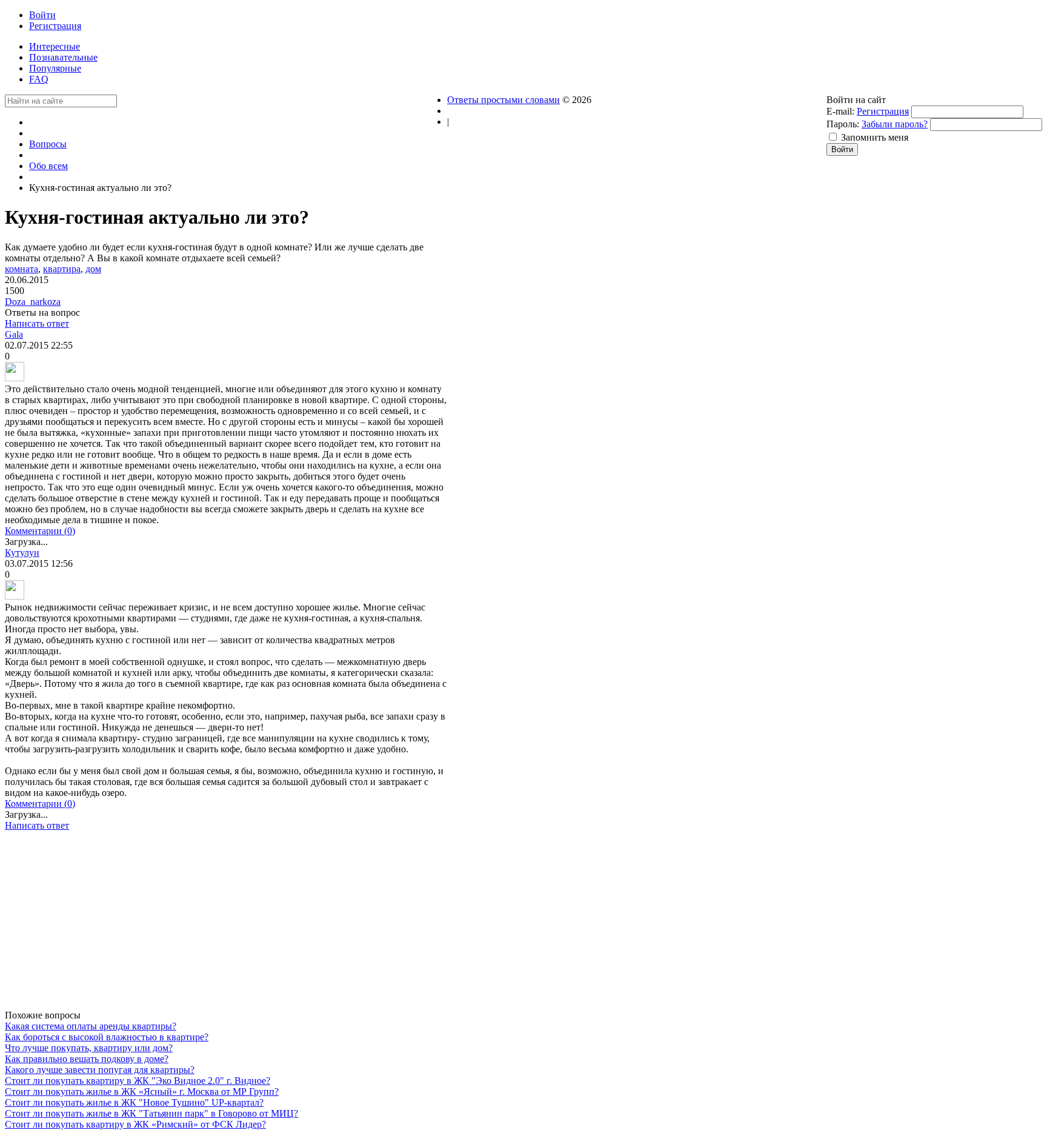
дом (93, 269)
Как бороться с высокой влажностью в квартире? (106, 1037)
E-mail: (840, 111)
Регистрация (883, 111)
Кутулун (22, 552)
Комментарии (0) (40, 531)
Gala (14, 334)
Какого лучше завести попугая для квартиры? (99, 1070)
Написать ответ (37, 323)
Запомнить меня (874, 137)
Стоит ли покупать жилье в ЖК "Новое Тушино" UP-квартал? (134, 1102)
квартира (62, 269)
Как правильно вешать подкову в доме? (86, 1059)
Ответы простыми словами (503, 100)
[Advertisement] (226, 925)
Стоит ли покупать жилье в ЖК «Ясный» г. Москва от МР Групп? (142, 1091)
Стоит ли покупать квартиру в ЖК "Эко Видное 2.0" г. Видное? (137, 1080)
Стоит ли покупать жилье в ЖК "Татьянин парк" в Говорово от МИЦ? (151, 1113)
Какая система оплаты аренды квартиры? (90, 1026)
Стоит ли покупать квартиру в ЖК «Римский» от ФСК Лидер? (135, 1124)
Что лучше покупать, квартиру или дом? (89, 1048)
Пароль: (842, 124)
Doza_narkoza (33, 301)
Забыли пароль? (895, 124)
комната (21, 269)
